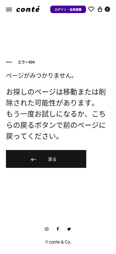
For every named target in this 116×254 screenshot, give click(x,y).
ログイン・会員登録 (68, 9)
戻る (52, 159)
